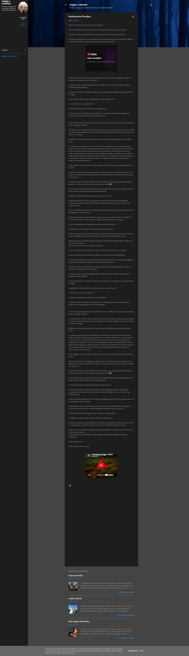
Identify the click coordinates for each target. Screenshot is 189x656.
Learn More (133, 651)
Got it (142, 651)
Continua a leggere (126, 592)
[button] (133, 16)
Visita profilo (23, 24)
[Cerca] (151, 5)
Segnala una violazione (9, 56)
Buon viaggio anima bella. (79, 621)
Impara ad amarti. (76, 576)
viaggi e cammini (78, 4)
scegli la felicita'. (75, 598)
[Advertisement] (146, 41)
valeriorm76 (23, 18)
